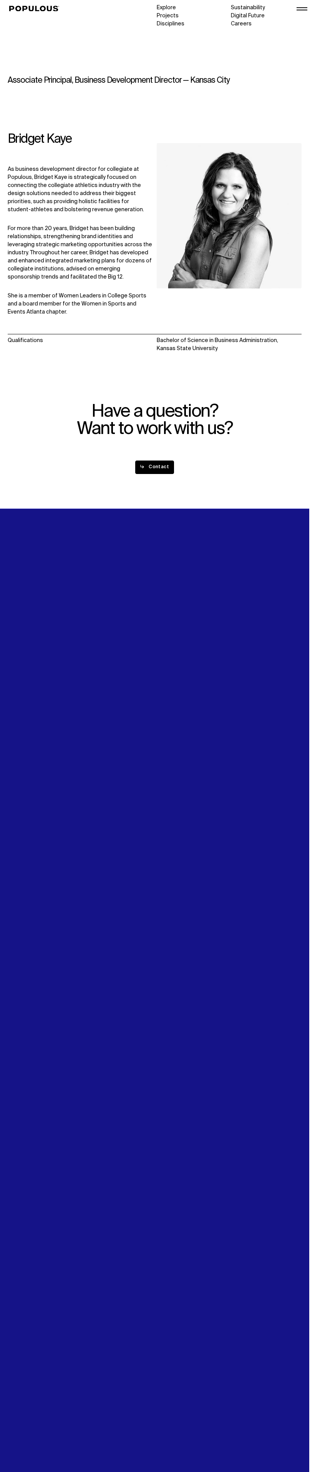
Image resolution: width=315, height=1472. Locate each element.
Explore (166, 7)
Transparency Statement (40, 1432)
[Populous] (36, 9)
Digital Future (248, 15)
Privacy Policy (25, 1416)
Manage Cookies (29, 1441)
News (164, 725)
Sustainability (248, 7)
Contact (167, 733)
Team (89, 717)
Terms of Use (25, 1424)
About (90, 709)
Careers (241, 24)
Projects (168, 15)
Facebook (243, 725)
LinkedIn (241, 709)
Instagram (244, 717)
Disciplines (170, 24)
